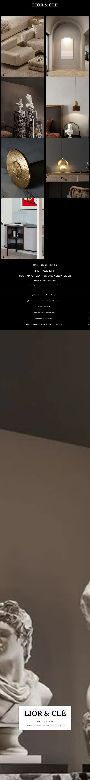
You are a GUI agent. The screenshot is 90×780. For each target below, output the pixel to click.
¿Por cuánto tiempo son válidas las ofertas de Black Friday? (43, 301)
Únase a (59, 285)
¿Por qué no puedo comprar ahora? (43, 318)
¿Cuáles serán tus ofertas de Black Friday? (43, 295)
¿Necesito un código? (44, 306)
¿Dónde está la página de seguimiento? (43, 312)
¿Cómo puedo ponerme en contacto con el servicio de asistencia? (44, 324)
